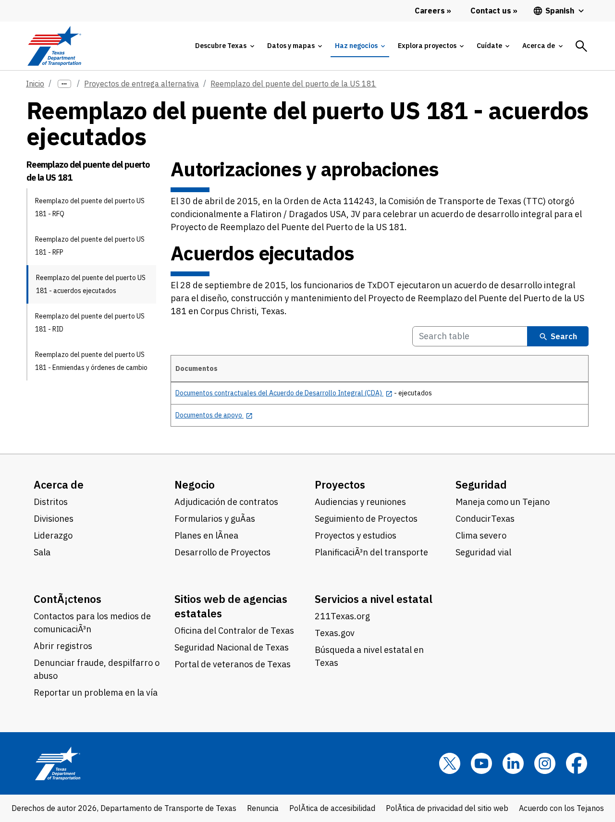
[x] (449, 763)
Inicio (35, 83)
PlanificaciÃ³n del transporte (371, 552)
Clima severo (480, 535)
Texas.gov (335, 632)
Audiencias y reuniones (360, 501)
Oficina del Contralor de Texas (234, 630)
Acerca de (59, 484)
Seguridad (481, 484)
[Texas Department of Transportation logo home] (54, 46)
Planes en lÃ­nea (206, 535)
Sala (42, 552)
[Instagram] (544, 763)
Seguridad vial (483, 552)
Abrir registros (63, 645)
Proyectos (340, 484)
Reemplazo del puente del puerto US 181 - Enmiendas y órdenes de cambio (91, 361)
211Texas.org (342, 616)
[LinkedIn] (513, 763)
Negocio (194, 484)
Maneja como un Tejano (502, 501)
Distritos (51, 501)
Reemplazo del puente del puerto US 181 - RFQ (90, 207)
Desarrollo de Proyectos (222, 552)
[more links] (64, 84)
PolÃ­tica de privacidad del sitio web (447, 808)
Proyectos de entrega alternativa (141, 83)
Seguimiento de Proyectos (366, 518)
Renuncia (263, 808)
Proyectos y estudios (355, 535)
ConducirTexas (485, 518)
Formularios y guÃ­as (214, 518)
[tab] (224, 46)
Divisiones (54, 518)
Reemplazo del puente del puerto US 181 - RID (90, 322)
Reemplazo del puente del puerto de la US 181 (293, 83)
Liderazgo (53, 535)
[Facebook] (576, 763)
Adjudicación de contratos (226, 501)
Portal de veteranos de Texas (232, 664)
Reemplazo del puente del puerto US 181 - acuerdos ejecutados (91, 284)
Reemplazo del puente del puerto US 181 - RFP (90, 246)
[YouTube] (481, 763)
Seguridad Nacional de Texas (231, 647)
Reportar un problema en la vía (96, 692)
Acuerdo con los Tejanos (561, 808)
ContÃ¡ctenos (67, 599)
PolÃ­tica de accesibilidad (332, 808)
